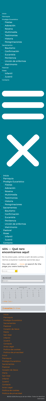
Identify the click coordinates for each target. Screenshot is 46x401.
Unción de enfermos (15, 61)
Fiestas (8, 22)
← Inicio (21, 264)
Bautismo (10, 48)
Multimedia (11, 32)
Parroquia (6, 16)
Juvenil (8, 76)
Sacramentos (7, 45)
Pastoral (5, 68)
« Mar (5, 301)
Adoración (10, 25)
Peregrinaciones (13, 42)
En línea (11, 308)
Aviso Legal (8, 346)
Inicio (4, 14)
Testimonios (11, 35)
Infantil (8, 73)
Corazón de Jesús (11, 329)
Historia (9, 38)
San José (7, 335)
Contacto (5, 80)
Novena (9, 29)
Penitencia (10, 58)
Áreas (4, 71)
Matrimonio (11, 64)
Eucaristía (10, 54)
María (6, 332)
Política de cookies (11, 349)
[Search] (16, 271)
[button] (23, 127)
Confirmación (12, 51)
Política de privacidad (13, 352)
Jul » (10, 301)
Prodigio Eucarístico (10, 19)
